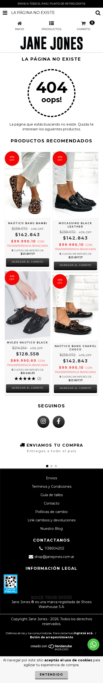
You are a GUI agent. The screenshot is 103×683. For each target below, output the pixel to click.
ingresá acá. (83, 633)
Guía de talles (51, 495)
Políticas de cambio (51, 512)
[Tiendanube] (52, 649)
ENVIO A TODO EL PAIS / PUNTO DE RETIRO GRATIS (51, 3)
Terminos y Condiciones (51, 486)
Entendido (51, 674)
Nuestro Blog (51, 528)
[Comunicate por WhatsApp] (93, 645)
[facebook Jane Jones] (59, 422)
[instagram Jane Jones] (43, 422)
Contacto (51, 503)
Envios (51, 478)
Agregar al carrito (27, 261)
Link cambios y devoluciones (51, 520)
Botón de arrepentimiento (51, 637)
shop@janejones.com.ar (54, 557)
